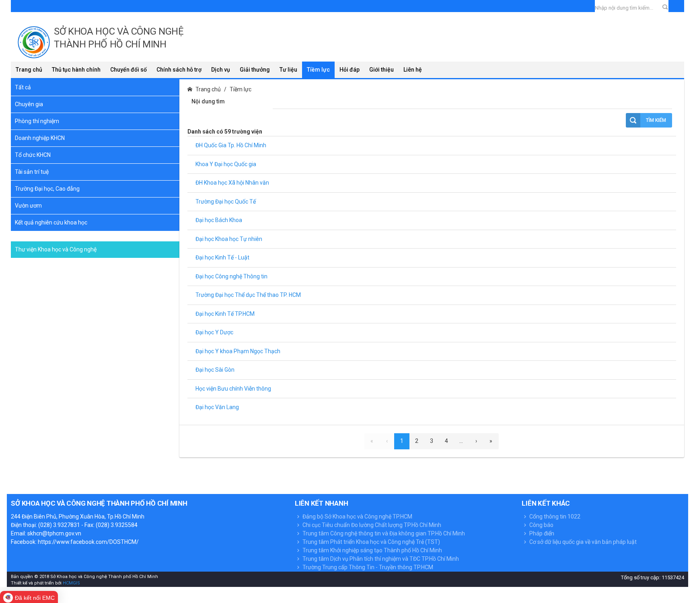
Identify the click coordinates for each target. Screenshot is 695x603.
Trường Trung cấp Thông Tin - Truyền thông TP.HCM (367, 567)
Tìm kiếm (656, 120)
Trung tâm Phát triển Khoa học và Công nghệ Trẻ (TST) (370, 542)
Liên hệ (412, 69)
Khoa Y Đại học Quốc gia (225, 164)
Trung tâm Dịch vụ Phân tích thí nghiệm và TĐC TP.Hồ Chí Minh (380, 559)
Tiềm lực (318, 69)
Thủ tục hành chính (76, 69)
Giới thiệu (381, 69)
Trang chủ (29, 69)
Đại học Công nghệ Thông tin (231, 276)
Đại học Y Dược (214, 332)
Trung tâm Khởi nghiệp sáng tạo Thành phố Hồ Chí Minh (371, 550)
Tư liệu (288, 69)
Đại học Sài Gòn (214, 369)
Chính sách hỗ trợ (179, 69)
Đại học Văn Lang (217, 407)
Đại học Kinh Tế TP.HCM (225, 314)
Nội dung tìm (208, 101)
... (461, 441)
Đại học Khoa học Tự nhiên (228, 239)
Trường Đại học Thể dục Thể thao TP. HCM (248, 295)
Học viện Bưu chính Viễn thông (233, 388)
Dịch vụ (220, 69)
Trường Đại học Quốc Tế (225, 201)
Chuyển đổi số (128, 69)
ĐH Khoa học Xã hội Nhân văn (232, 182)
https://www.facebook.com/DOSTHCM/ (88, 542)
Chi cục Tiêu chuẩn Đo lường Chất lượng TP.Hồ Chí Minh (371, 525)
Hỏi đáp (349, 69)
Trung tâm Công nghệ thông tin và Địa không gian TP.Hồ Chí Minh (383, 533)
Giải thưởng (255, 69)
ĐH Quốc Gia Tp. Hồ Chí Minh (230, 145)
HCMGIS (71, 583)
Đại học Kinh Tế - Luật (222, 257)
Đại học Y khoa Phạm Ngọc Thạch (237, 351)
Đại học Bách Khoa (218, 220)
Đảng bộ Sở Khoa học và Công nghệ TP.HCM (356, 516)
